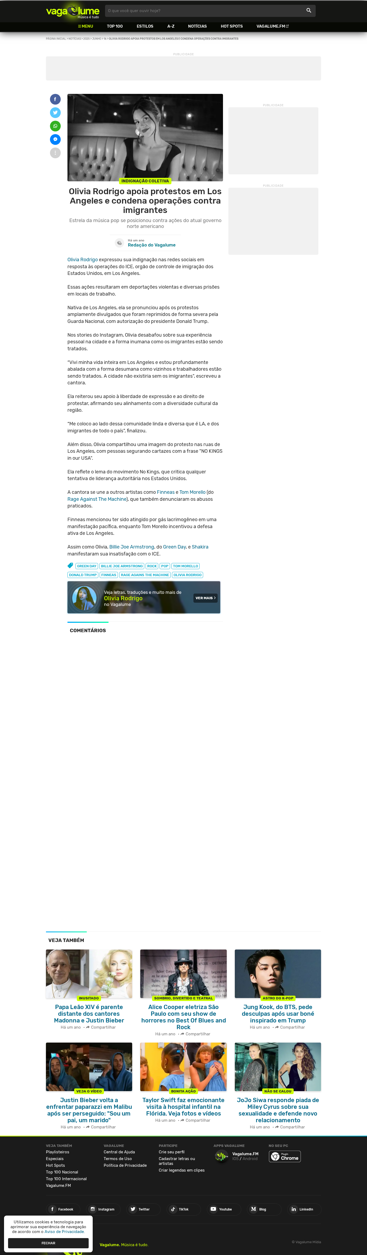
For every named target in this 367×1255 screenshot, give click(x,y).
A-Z (170, 26)
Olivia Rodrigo (82, 260)
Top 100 (115, 26)
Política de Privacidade (125, 1165)
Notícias (197, 26)
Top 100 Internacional (66, 1178)
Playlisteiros (57, 1152)
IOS (235, 1158)
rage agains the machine (145, 575)
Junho (96, 39)
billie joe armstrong (122, 566)
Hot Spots (232, 26)
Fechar (48, 1243)
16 (105, 39)
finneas (108, 575)
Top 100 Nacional (62, 1172)
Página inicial (56, 39)
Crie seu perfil (172, 1152)
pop (164, 566)
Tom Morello (192, 492)
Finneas (166, 492)
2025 (86, 39)
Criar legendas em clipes (182, 1170)
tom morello (185, 566)
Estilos (145, 26)
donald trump (83, 575)
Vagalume (73, 11)
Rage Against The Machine (96, 499)
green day (86, 566)
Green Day (174, 547)
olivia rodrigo (188, 575)
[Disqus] (145, 712)
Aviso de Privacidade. (65, 1231)
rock (152, 566)
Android (250, 1158)
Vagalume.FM (271, 26)
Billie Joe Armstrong (131, 547)
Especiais (55, 1158)
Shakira (200, 547)
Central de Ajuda (119, 1152)
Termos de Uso (118, 1158)
